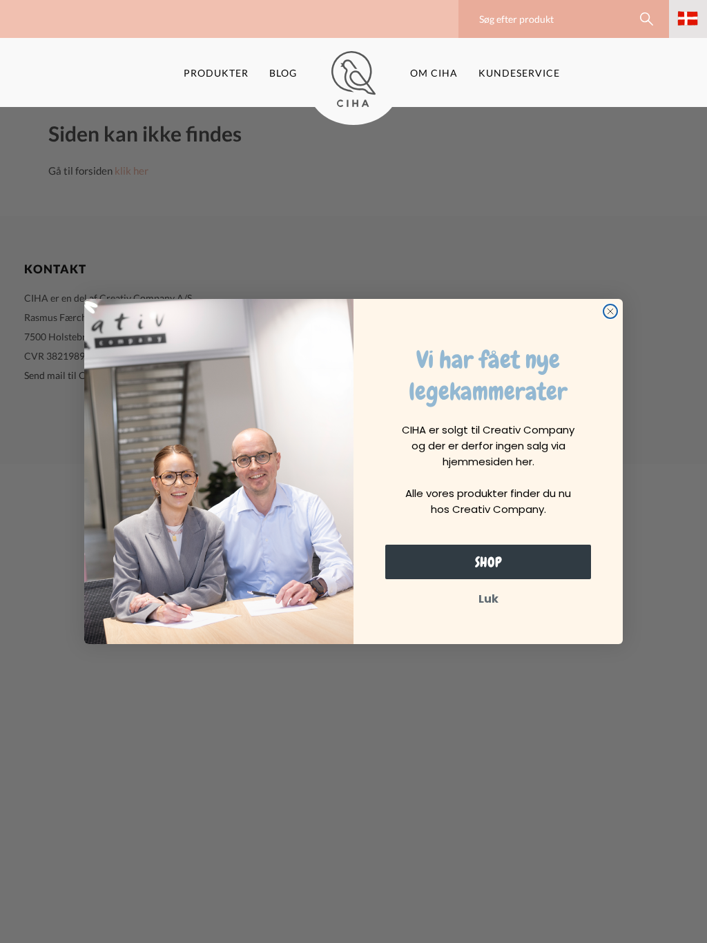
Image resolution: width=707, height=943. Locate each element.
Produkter (216, 73)
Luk (488, 599)
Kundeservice (519, 73)
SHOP (488, 562)
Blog (283, 73)
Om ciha (434, 73)
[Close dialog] (610, 311)
